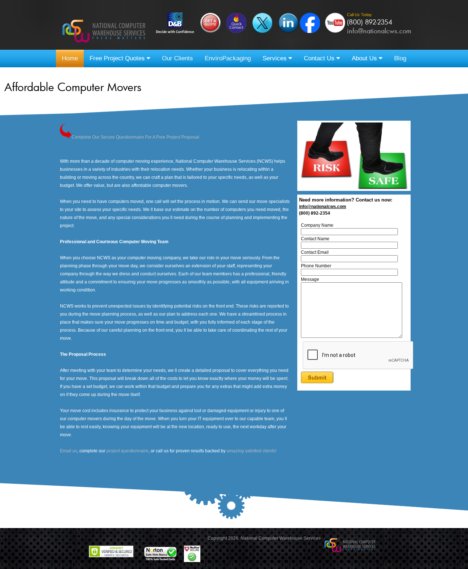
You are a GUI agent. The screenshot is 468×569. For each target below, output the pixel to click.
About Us (365, 58)
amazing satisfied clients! (251, 450)
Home (70, 58)
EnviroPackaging (228, 58)
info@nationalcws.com (379, 30)
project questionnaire (127, 450)
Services (275, 58)
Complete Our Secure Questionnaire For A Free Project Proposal (135, 137)
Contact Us (320, 58)
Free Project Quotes (118, 58)
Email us (68, 450)
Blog (400, 58)
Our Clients (177, 58)
